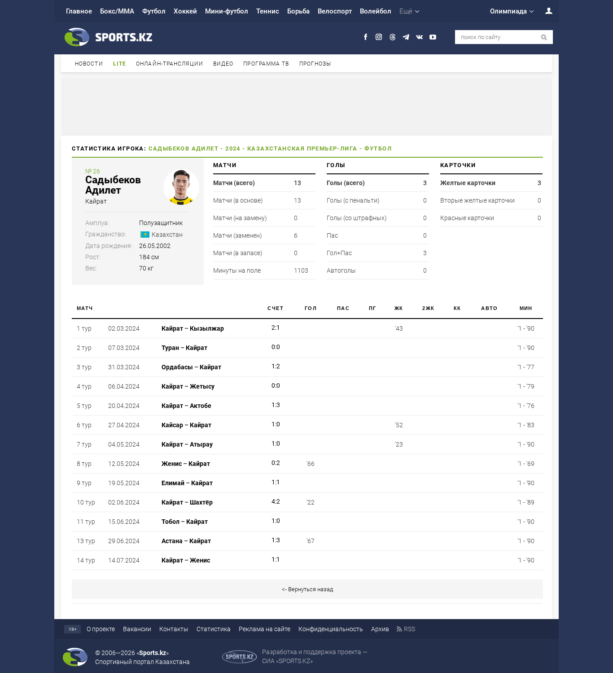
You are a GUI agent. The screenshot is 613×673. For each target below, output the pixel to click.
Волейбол (375, 11)
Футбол (154, 11)
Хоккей (185, 11)
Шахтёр (201, 502)
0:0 (275, 346)
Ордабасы (177, 367)
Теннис (267, 11)
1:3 (275, 404)
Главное (79, 11)
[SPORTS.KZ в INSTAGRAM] (379, 37)
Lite (119, 64)
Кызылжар (207, 328)
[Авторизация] (544, 10)
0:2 (275, 462)
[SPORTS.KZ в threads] (392, 37)
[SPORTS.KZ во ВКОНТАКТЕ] (419, 37)
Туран (170, 347)
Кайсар (172, 425)
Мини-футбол (226, 11)
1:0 (275, 424)
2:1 (275, 327)
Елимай (173, 483)
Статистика (214, 629)
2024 (233, 148)
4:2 (275, 501)
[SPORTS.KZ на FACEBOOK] (365, 37)
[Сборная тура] (260, 328)
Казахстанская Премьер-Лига (302, 148)
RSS (409, 629)
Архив (380, 629)
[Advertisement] (306, 106)
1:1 (275, 482)
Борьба (298, 11)
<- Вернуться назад (307, 589)
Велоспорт (335, 11)
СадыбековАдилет (113, 185)
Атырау (201, 444)
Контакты (173, 629)
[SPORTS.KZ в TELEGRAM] (406, 37)
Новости (89, 64)
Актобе (200, 405)
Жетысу (202, 386)
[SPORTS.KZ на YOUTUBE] (432, 37)
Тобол (171, 521)
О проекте (101, 629)
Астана (172, 541)
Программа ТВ (266, 64)
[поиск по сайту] (544, 37)
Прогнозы (315, 64)
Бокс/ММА (117, 11)
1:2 (275, 366)
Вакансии (137, 629)
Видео (223, 64)
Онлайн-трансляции (169, 64)
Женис (172, 463)
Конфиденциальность (330, 629)
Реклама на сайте (264, 629)
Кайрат (96, 201)
